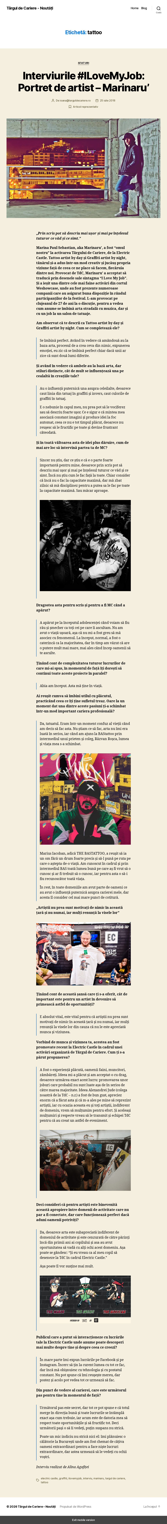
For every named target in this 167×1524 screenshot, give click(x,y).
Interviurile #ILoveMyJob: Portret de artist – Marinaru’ (83, 81)
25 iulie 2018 (107, 100)
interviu (87, 1478)
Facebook (108, 1360)
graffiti (63, 1478)
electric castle (49, 1478)
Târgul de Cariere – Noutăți (37, 1506)
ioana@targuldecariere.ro (75, 100)
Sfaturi (83, 63)
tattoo (44, 1482)
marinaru (98, 1478)
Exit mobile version (83, 1520)
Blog (144, 8)
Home (135, 8)
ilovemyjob (75, 1478)
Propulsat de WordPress (75, 1506)
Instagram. (48, 1365)
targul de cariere (115, 1478)
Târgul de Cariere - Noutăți (30, 8)
